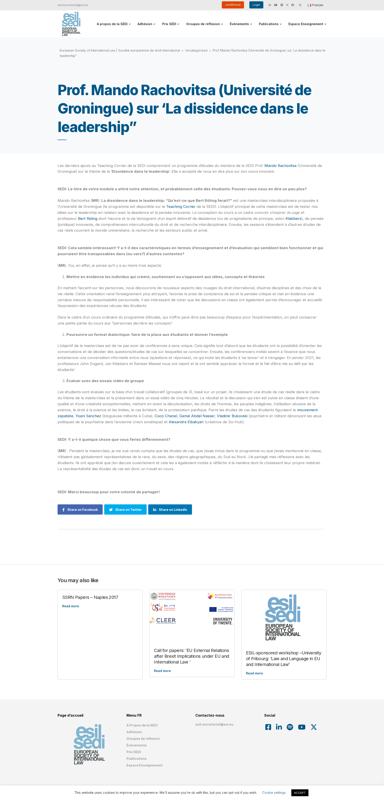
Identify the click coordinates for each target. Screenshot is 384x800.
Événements (239, 24)
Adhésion (145, 24)
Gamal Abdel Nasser (197, 416)
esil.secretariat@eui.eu (73, 5)
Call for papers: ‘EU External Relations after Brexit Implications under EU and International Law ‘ (191, 656)
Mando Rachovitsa (280, 165)
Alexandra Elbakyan (186, 422)
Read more (70, 606)
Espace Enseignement (305, 24)
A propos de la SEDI (112, 24)
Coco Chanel (166, 416)
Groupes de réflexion (203, 24)
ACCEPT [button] (300, 792)
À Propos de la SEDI (142, 725)
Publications (268, 24)
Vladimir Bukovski (232, 416)
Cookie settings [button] (274, 792)
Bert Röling (87, 218)
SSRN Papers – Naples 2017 (90, 597)
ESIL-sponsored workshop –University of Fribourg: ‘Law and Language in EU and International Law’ (283, 658)
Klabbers (293, 218)
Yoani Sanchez (88, 416)
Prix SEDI (169, 24)
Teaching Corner (181, 206)
